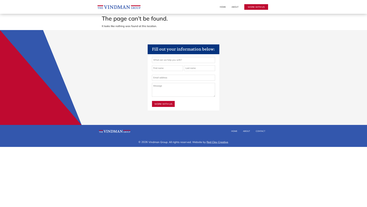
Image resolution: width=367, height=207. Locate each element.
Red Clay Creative (217, 142)
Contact (260, 131)
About (235, 7)
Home (223, 7)
